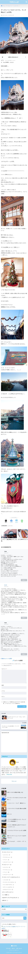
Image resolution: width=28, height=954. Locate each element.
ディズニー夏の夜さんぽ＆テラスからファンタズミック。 (16, 825)
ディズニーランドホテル (9, 882)
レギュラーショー (8, 862)
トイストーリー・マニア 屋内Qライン (16, 803)
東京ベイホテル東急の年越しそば (15, 792)
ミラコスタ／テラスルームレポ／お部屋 (16, 830)
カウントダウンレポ (7, 892)
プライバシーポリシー (14, 950)
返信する (24, 580)
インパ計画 (5, 894)
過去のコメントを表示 (6, 658)
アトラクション (7, 857)
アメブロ (23, 770)
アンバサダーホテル (8, 884)
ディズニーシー (6, 864)
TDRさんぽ (14, 2)
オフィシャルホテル (8, 887)
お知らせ (5, 900)
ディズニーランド (7, 852)
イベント (6, 859)
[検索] (24, 918)
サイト (3, 696)
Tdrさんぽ (14, 781)
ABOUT (13, 948)
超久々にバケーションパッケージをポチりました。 (16, 836)
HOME (15, 946)
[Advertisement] (14, 743)
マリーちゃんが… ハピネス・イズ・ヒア (16, 842)
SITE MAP (8, 948)
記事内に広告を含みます (13, 57)
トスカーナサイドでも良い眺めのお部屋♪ (16, 809)
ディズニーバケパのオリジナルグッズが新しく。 (16, 798)
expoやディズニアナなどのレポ (10, 897)
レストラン (10, 525)
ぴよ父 (5, 585)
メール (3, 690)
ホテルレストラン (8, 889)
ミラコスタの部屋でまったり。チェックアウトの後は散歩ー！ (16, 820)
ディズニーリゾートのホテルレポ (11, 877)
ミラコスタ (6, 879)
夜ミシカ (9, 814)
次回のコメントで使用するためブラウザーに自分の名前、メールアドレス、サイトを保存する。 (14, 702)
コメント (4, 668)
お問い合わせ (19, 948)
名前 (3, 685)
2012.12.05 (6, 586)
